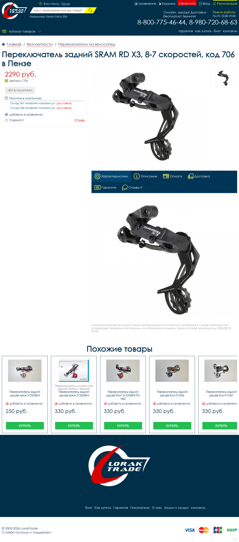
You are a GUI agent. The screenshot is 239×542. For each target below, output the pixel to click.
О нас (157, 508)
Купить (25, 426)
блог (217, 31)
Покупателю (140, 508)
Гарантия (186, 31)
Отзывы (79, 120)
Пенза (65, 3)
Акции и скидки (176, 508)
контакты (230, 31)
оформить (187, 3)
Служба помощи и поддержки (26, 532)
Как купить (203, 31)
